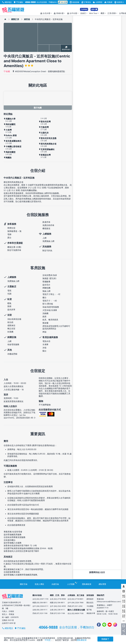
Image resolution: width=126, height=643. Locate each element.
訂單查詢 (86, 2)
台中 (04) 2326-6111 (40, 606)
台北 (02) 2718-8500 (58, 599)
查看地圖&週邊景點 (56, 71)
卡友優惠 (90, 606)
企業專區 (97, 2)
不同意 (48, 640)
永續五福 (55, 584)
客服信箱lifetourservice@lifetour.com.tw (109, 600)
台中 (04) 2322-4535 (58, 606)
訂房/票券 (113, 13)
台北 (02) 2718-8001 (75, 599)
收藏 (8, 71)
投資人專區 (39, 584)
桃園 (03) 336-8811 (39, 602)
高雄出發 (59, 13)
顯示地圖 (38, 107)
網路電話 (7, 2)
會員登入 (119, 2)
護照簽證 (90, 599)
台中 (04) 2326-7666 (75, 602)
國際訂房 (15, 19)
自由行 (84, 12)
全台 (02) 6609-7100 (75, 613)
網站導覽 (102, 584)
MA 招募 (62, 2)
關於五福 (23, 584)
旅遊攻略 (74, 2)
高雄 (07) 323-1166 (39, 613)
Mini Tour (94, 12)
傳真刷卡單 (91, 613)
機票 (103, 13)
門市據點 (18, 2)
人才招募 (71, 584)
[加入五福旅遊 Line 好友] (104, 625)
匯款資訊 (90, 602)
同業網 (108, 2)
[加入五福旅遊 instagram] (115, 625)
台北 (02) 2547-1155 (40, 599)
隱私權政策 (86, 584)
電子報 (89, 609)
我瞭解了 (105, 639)
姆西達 (27, 19)
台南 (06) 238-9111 (39, 609)
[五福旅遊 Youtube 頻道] (110, 625)
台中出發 (73, 13)
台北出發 (46, 13)
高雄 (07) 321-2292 (75, 606)
